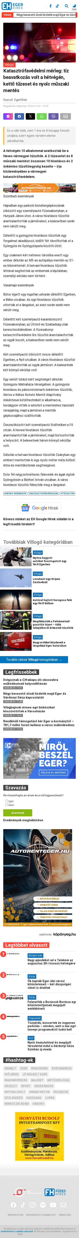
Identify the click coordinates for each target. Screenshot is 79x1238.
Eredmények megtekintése (23, 820)
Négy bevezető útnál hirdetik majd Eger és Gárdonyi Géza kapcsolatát (34, 695)
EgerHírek (20, 100)
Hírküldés (65, 1215)
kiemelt (10, 1068)
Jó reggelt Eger (34, 1074)
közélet (11, 1086)
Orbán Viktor (39, 1092)
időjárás (12, 1074)
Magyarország (16, 1080)
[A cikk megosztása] (31, 116)
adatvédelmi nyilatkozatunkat (17, 1231)
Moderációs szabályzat (41, 1215)
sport (26, 1086)
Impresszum (15, 1215)
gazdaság (34, 1097)
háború (38, 1103)
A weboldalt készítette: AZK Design (42, 1234)
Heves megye (43, 1086)
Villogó (9, 64)
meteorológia (58, 1080)
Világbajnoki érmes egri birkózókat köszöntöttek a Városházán (29, 709)
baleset (37, 1080)
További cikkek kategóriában (34, 660)
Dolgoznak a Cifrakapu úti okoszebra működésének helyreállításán (30, 682)
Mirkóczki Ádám (17, 1103)
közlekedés (13, 1097)
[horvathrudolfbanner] (39, 1160)
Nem (11, 805)
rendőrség (39, 1068)
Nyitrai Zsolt (15, 1092)
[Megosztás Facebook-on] (20, 116)
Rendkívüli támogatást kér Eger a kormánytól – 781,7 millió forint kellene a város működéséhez (39, 723)
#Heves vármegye (15, 493)
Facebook (60, 1092)
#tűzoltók (67, 493)
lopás (49, 1097)
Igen (11, 801)
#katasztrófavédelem (43, 493)
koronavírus (62, 1068)
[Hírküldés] (39, 778)
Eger (23, 1068)
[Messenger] (8, 116)
